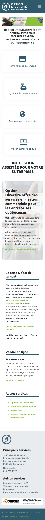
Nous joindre (9, 468)
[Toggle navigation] (39, 6)
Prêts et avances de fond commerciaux (21, 492)
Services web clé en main (15, 461)
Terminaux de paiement (14, 455)
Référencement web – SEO (15, 483)
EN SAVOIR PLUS (14, 380)
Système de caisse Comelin (16, 458)
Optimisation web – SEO (22, 402)
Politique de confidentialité (19, 516)
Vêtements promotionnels (23, 406)
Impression (16, 410)
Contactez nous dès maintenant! (21, 249)
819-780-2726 (10, 471)
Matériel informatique (13, 464)
